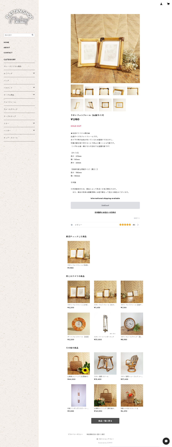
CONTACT (8, 53)
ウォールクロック (11, 109)
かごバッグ (8, 73)
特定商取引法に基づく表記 (96, 434)
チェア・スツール (11, 138)
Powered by (102, 443)
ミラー (6, 123)
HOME (6, 42)
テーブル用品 (9, 95)
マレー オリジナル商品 (13, 66)
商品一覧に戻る (105, 421)
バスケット (8, 88)
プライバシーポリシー (75, 434)
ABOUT (7, 47)
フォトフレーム (10, 102)
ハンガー (7, 131)
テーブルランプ (10, 116)
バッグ (6, 81)
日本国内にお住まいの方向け (105, 212)
